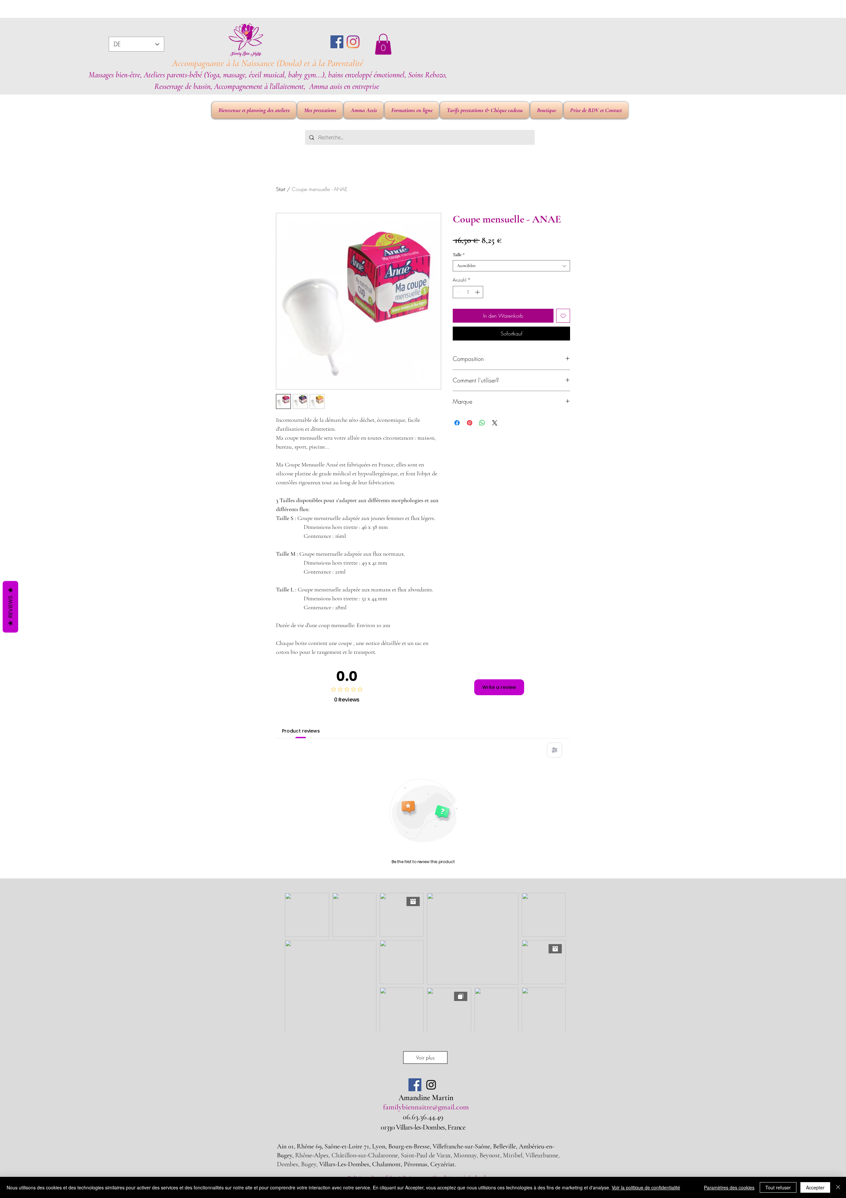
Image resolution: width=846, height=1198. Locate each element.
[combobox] (511, 265)
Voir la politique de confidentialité (646, 1187)
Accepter (815, 1187)
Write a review (499, 687)
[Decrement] (458, 292)
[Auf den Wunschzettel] (563, 316)
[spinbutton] (468, 292)
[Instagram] (353, 41)
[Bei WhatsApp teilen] (482, 423)
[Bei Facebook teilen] (457, 423)
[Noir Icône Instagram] (431, 1084)
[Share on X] (495, 423)
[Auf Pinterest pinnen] (470, 423)
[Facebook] (336, 41)
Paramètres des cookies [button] (729, 1187)
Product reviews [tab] (301, 731)
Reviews (10, 607)
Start (280, 189)
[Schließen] (838, 1187)
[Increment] (478, 292)
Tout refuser (778, 1187)
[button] (383, 44)
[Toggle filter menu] (554, 750)
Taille (459, 255)
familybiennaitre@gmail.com (426, 1107)
